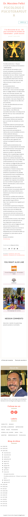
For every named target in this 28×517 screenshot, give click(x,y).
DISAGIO (11, 424)
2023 (3, 484)
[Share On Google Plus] (14, 249)
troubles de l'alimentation (17, 255)
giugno (6, 465)
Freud (3, 429)
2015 (3, 501)
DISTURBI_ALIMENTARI (7, 427)
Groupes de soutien (9, 474)
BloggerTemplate (22, 515)
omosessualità (13, 435)
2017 (3, 497)
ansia (16, 432)
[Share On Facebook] (12, 249)
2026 (3, 446)
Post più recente (8, 360)
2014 (3, 503)
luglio (5, 463)
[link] (6, 239)
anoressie (11, 253)
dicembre (6, 452)
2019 (3, 493)
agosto (5, 461)
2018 (3, 495)
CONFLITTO (4, 424)
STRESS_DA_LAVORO (7, 432)
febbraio (6, 480)
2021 (3, 488)
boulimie (17, 253)
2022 (3, 486)
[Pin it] (17, 249)
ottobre (6, 457)
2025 (3, 448)
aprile (5, 469)
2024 (3, 450)
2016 (3, 499)
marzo (5, 472)
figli (21, 432)
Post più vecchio (20, 360)
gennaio (6, 482)
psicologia (22, 435)
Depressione (19, 427)
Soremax (5, 255)
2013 (3, 505)
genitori (4, 435)
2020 (3, 490)
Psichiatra (14, 429)
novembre (6, 455)
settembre (6, 459)
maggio (6, 467)
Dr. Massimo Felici (14, 3)
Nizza (8, 429)
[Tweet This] (9, 249)
